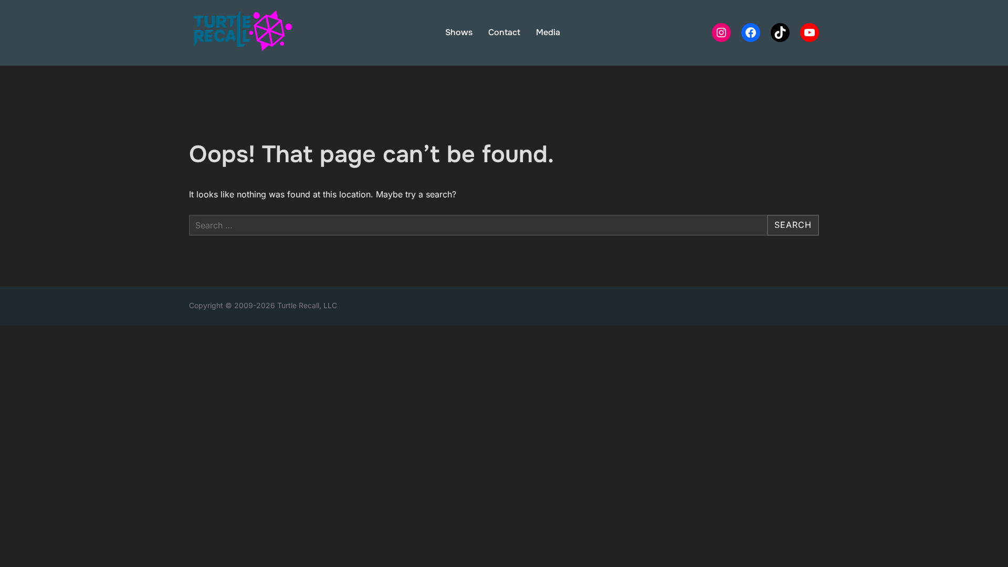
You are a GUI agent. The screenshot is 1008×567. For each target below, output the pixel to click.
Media (548, 32)
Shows (458, 32)
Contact (504, 32)
